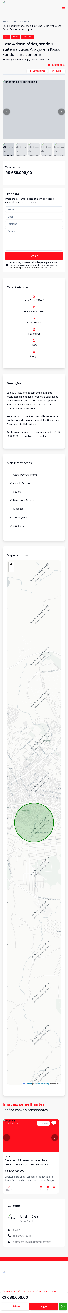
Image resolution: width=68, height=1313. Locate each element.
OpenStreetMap (42, 1083)
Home (6, 21)
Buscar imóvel (21, 21)
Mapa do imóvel (18, 555)
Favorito (59, 71)
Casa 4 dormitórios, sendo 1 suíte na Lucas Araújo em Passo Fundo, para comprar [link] (32, 27)
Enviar (34, 255)
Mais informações (19, 463)
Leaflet (28, 1083)
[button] (6, 112)
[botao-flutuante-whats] (63, 1306)
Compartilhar (39, 71)
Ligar (44, 1306)
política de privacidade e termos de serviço (30, 267)
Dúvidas (15, 1306)
